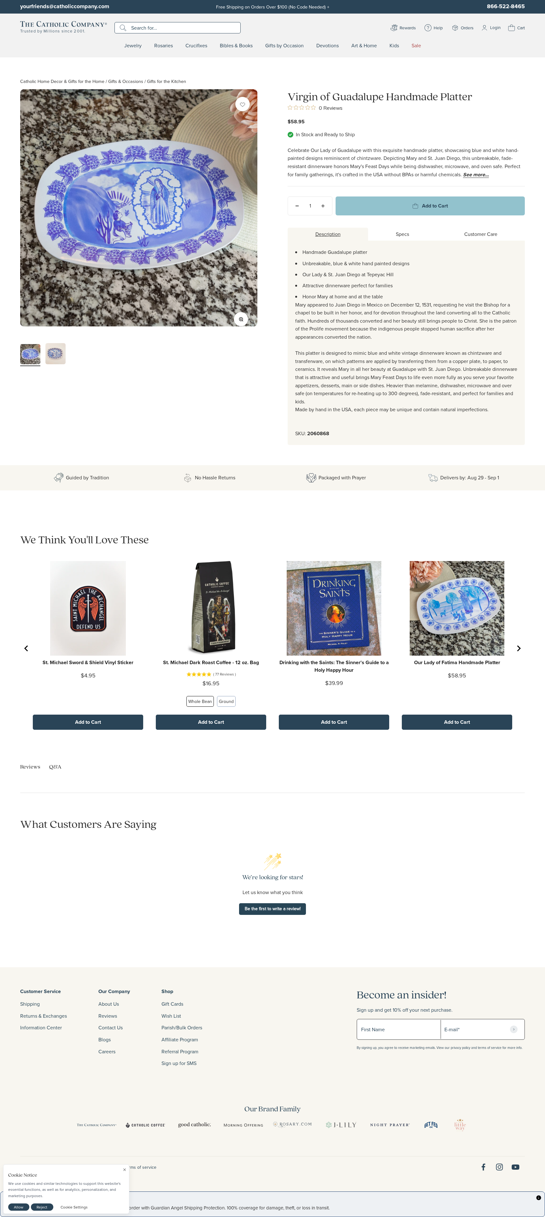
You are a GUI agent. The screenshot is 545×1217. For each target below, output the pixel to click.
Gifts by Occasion (284, 45)
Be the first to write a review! (273, 908)
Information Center (41, 1027)
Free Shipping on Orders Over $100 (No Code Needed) (272, 6)
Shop (167, 991)
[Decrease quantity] (297, 206)
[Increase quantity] (323, 206)
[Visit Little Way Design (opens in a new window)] (460, 1124)
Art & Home (364, 45)
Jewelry (133, 45)
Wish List (171, 1015)
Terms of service (140, 1167)
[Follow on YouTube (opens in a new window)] (515, 1167)
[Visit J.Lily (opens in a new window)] (341, 1124)
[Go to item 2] (55, 354)
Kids (394, 45)
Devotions (327, 45)
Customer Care (480, 234)
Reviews (107, 1015)
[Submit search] (124, 27)
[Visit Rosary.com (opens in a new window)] (292, 1124)
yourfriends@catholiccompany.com (64, 6)
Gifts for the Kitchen (166, 81)
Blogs (104, 1039)
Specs (402, 234)
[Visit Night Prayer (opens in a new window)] (390, 1124)
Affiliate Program (179, 1039)
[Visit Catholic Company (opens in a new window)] (97, 1124)
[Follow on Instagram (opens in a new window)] (499, 1167)
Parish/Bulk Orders (181, 1027)
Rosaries (163, 45)
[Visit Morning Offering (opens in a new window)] (243, 1124)
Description (328, 234)
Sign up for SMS (178, 1063)
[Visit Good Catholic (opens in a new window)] (194, 1124)
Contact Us (110, 1027)
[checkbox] (242, 104)
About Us (108, 1003)
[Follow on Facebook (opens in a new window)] (483, 1167)
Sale (416, 45)
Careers (106, 1051)
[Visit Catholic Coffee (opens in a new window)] (145, 1124)
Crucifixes (196, 45)
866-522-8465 (506, 6)
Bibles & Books (236, 45)
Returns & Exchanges (43, 1015)
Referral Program (179, 1051)
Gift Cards (172, 1003)
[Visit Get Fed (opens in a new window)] (431, 1124)
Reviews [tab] (30, 766)
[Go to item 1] (30, 355)
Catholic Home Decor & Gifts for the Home (62, 81)
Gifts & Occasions (125, 81)
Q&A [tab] (55, 766)
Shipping (30, 1003)
